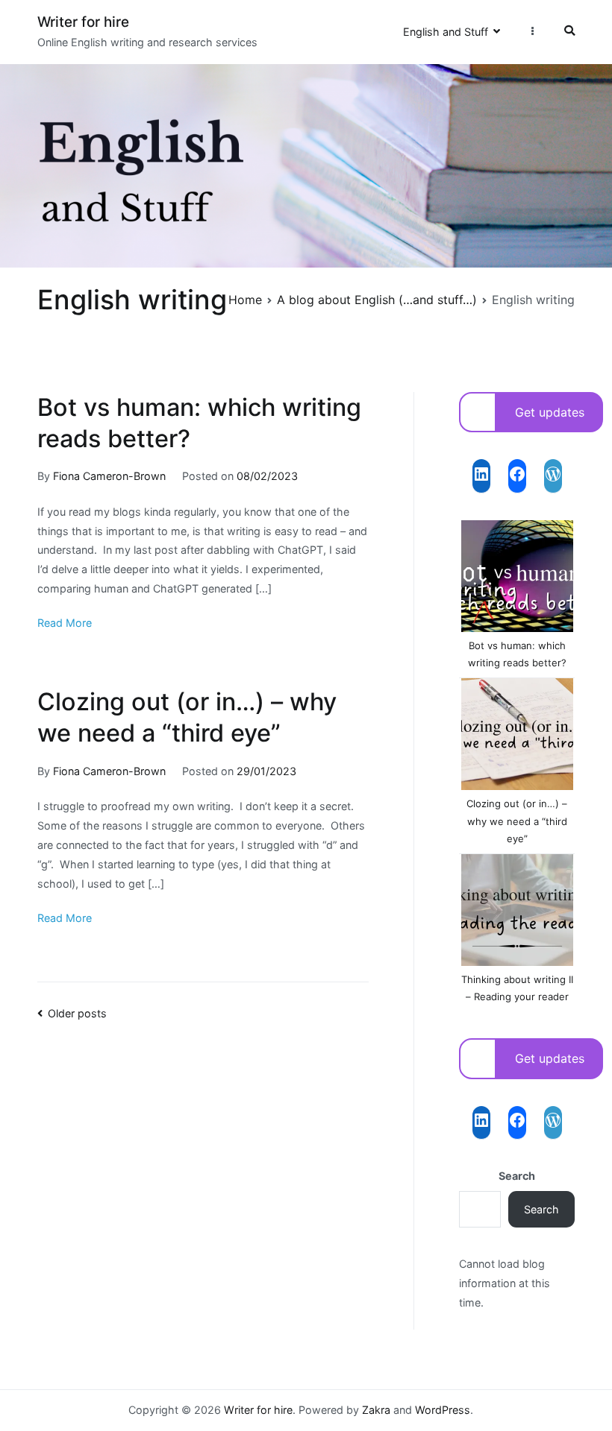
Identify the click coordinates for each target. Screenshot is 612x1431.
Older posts (77, 1013)
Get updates (549, 412)
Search (517, 1175)
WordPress (442, 1409)
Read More (64, 622)
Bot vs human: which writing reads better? (517, 654)
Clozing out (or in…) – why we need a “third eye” (516, 820)
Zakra (376, 1409)
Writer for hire (83, 22)
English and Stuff (445, 31)
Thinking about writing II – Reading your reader (517, 987)
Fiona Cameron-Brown (109, 476)
